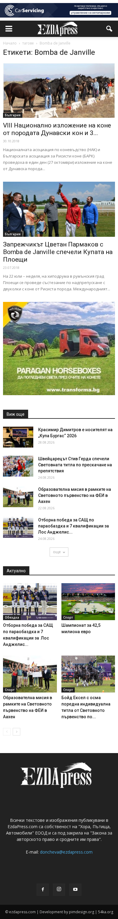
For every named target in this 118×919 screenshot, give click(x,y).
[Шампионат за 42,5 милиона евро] (88, 601)
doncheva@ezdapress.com (66, 852)
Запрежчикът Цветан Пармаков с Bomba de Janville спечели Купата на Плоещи (58, 252)
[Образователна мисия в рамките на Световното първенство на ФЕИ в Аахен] (18, 496)
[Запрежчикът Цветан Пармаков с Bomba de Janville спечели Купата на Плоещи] (59, 209)
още (57, 551)
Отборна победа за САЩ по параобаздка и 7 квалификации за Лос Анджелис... (74, 525)
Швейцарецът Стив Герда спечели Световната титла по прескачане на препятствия (75, 464)
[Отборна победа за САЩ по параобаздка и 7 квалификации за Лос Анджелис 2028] (18, 527)
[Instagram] (59, 890)
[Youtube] (75, 890)
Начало (10, 43)
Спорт (68, 617)
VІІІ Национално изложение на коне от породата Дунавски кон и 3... (57, 129)
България (13, 115)
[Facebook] (43, 890)
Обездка (12, 617)
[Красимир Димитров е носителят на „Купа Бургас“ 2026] (18, 437)
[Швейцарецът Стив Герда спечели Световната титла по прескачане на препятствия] (18, 466)
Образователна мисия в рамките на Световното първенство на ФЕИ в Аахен (74, 495)
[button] (109, 29)
